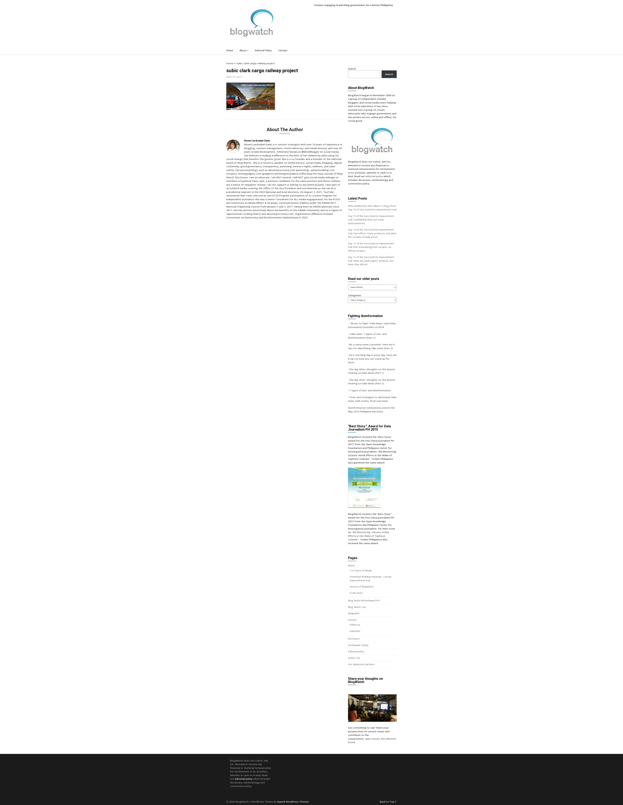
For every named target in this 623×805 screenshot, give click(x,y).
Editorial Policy (263, 50)
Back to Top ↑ (388, 801)
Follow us (355, 624)
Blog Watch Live (357, 607)
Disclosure (354, 638)
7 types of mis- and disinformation (370, 390)
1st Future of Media (361, 570)
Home (229, 50)
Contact (282, 50)
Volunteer (355, 631)
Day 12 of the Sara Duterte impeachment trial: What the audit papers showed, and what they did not (371, 260)
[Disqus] (284, 268)
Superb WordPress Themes (293, 801)
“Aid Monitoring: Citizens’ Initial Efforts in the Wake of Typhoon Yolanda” (368, 536)
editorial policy (374, 176)
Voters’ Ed (354, 657)
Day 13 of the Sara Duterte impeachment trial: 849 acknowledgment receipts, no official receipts (371, 247)
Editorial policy (356, 651)
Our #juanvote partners (361, 664)
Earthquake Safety (358, 645)
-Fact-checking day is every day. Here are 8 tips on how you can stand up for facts (372, 358)
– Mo (351, 323)
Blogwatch (354, 613)
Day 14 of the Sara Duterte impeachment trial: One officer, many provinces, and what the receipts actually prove (372, 233)
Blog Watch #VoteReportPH (364, 600)
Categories (354, 295)
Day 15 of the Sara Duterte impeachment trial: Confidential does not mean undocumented (371, 219)
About (242, 50)
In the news (356, 592)
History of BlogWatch (362, 586)
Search (352, 68)
